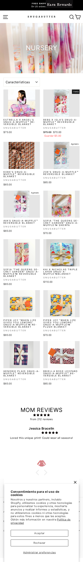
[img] (41, 415)
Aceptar (39, 533)
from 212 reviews (41, 419)
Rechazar (39, 542)
